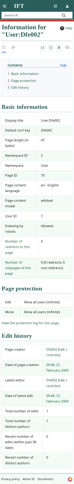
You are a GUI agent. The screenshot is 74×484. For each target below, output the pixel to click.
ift (19, 6)
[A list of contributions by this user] (59, 48)
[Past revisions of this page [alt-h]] (51, 48)
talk (62, 349)
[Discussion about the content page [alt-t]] (13, 48)
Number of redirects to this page (17, 247)
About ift (29, 479)
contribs (52, 355)
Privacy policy (10, 479)
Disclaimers (45, 479)
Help (68, 28)
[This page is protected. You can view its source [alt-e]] (42, 48)
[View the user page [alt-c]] (4, 48)
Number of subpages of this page (18, 268)
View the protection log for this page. (31, 323)
